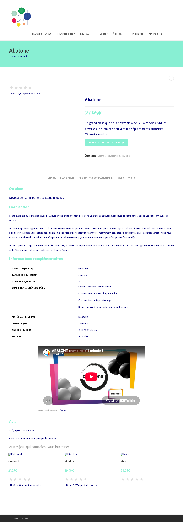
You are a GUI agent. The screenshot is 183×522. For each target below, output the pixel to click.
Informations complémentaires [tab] (96, 178)
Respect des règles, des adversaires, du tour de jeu (104, 307)
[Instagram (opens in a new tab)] (172, 13)
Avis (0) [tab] (131, 178)
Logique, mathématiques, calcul (94, 287)
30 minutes (84, 323)
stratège (82, 275)
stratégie (125, 155)
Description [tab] (67, 178)
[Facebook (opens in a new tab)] (163, 13)
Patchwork (14, 461)
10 (82, 330)
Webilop (63, 410)
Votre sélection (21, 56)
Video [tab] (121, 178)
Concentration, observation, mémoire (97, 293)
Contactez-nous (21, 518)
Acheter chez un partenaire (106, 142)
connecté (31, 438)
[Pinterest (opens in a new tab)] (168, 13)
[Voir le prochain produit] (171, 78)
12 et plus (92, 330)
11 (85, 330)
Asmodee (83, 336)
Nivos (123, 461)
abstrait (101, 155)
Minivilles (69, 461)
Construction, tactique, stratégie (95, 300)
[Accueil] (10, 56)
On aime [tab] (52, 178)
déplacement (113, 155)
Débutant (83, 268)
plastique (83, 316)
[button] (96, 134)
